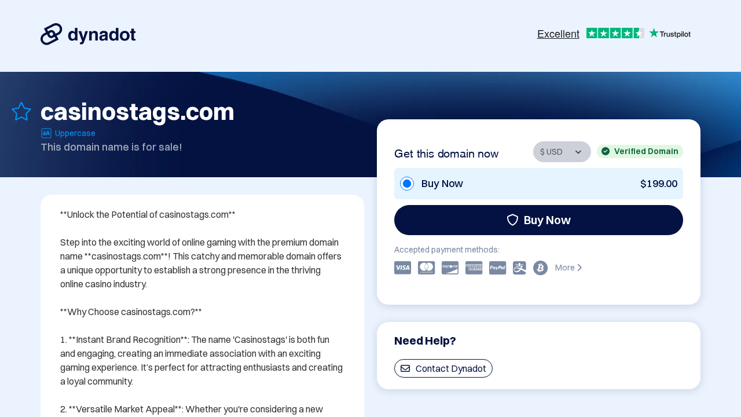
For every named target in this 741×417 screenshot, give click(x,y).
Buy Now (547, 220)
